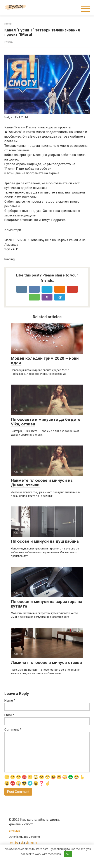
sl (27, 842)
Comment (12, 730)
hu (31, 842)
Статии (8, 42)
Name (9, 701)
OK (68, 854)
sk (22, 842)
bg (17, 842)
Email (9, 715)
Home (8, 23)
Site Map (14, 830)
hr (36, 842)
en (11, 842)
